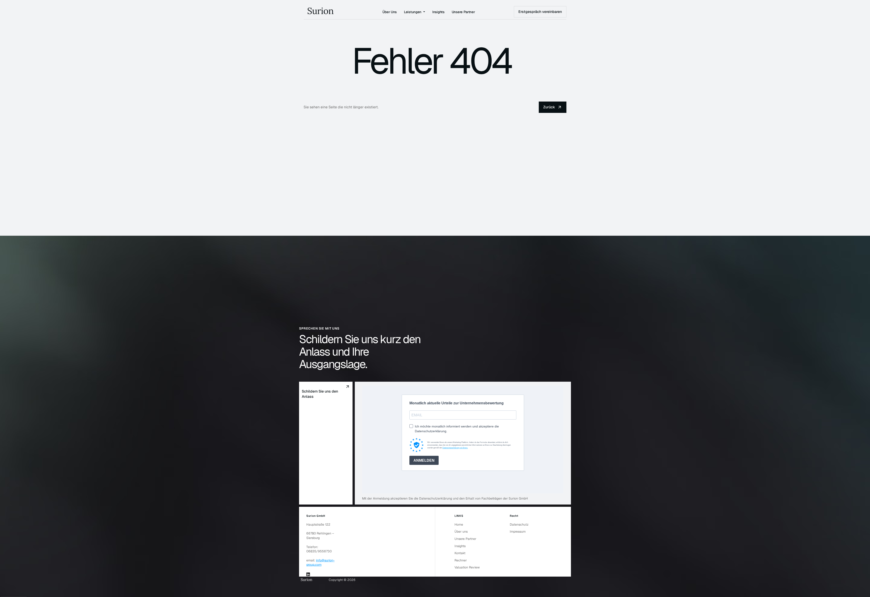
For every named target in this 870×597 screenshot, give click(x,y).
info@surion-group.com (320, 562)
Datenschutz (519, 524)
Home (458, 524)
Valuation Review (467, 567)
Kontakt (459, 553)
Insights (438, 12)
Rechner (460, 560)
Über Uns (389, 12)
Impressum (518, 531)
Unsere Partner (463, 12)
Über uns (461, 531)
